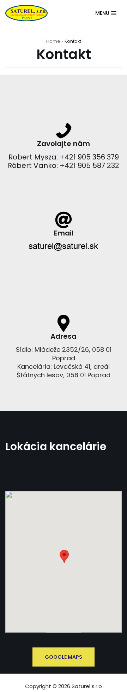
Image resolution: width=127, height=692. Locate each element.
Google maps (63, 657)
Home (53, 41)
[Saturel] (26, 13)
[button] (64, 556)
